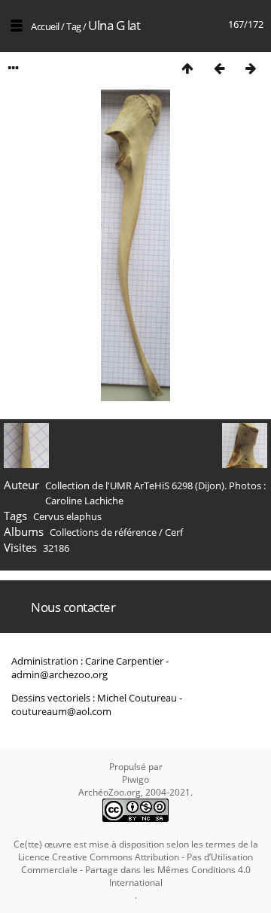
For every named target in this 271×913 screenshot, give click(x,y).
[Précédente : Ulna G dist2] (219, 68)
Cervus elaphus (67, 516)
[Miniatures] (187, 68)
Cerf (174, 532)
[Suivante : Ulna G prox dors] (250, 68)
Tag (73, 26)
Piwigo (135, 779)
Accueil (45, 26)
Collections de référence (103, 532)
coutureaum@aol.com (61, 711)
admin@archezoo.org (59, 674)
